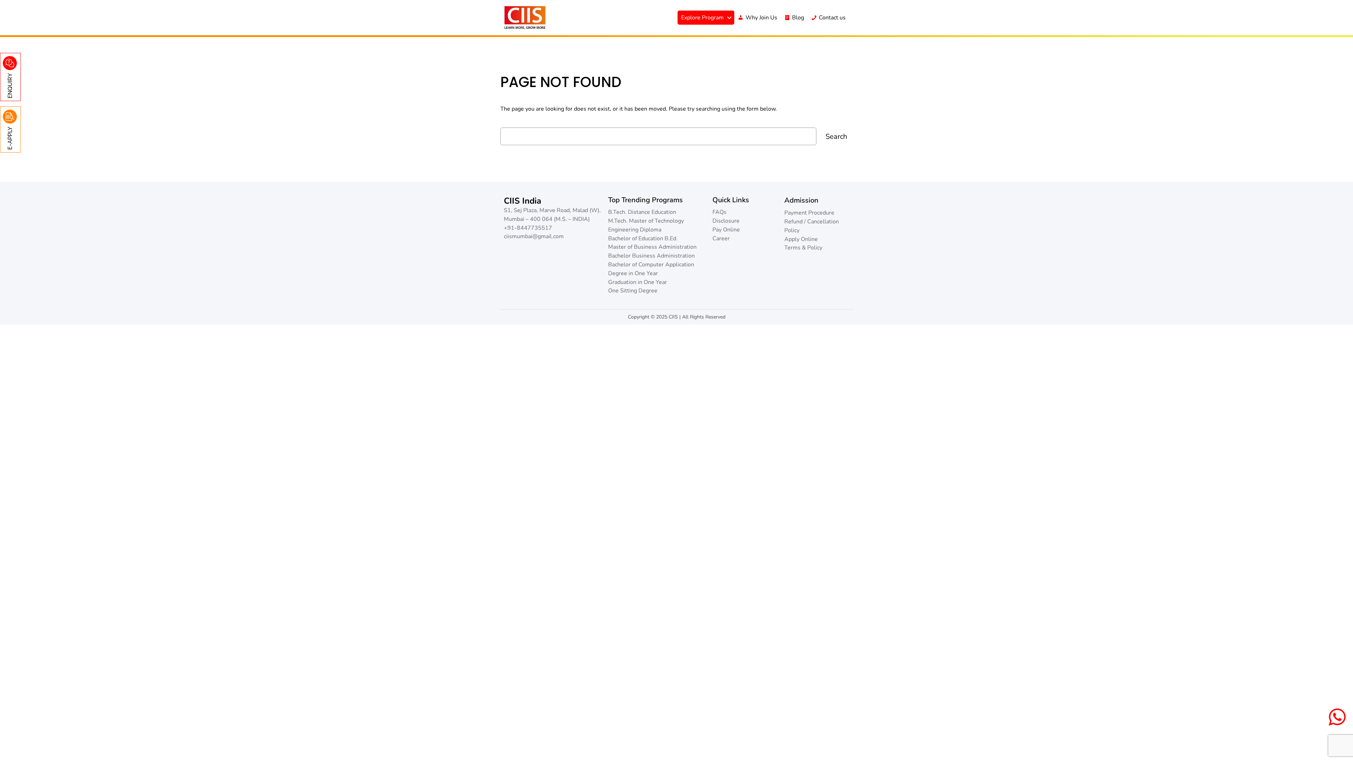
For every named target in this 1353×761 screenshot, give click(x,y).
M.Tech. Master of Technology (646, 221)
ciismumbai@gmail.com (534, 236)
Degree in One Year (633, 273)
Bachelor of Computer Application (651, 264)
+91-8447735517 (528, 228)
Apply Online (801, 239)
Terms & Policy (803, 248)
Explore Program (702, 17)
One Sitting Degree (632, 291)
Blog (798, 17)
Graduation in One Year (637, 282)
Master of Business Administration (652, 247)
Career (721, 238)
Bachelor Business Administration (651, 256)
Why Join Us (761, 17)
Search (836, 136)
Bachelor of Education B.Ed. (643, 238)
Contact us (832, 17)
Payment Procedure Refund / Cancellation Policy (811, 221)
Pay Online (726, 230)
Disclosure (726, 221)
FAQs (719, 212)
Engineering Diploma (634, 230)
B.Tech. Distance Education (642, 212)
